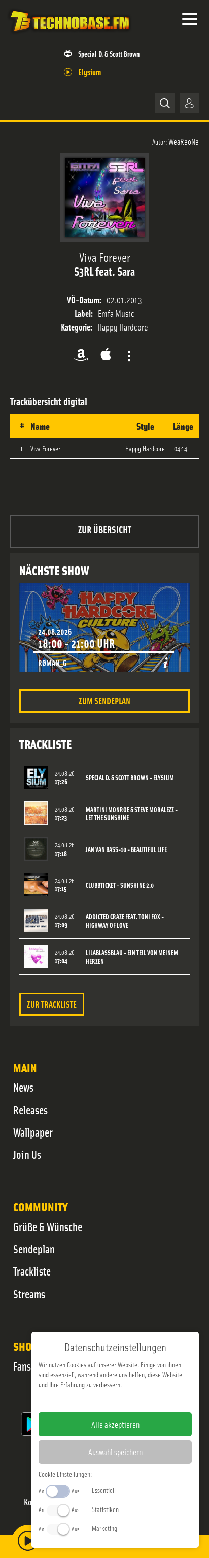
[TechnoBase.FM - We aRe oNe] (69, 34)
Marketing (104, 1527)
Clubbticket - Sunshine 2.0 (120, 885)
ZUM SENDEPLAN (104, 700)
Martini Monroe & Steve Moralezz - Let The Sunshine (132, 813)
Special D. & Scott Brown (109, 53)
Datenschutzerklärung (133, 1400)
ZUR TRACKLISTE (52, 1004)
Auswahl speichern (115, 1452)
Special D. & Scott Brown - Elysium (130, 777)
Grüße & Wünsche (47, 1226)
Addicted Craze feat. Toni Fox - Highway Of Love (125, 920)
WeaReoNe (183, 141)
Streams (29, 1293)
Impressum (84, 1400)
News (23, 1087)
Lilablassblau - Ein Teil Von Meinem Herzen (132, 956)
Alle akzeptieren (115, 1424)
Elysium (89, 71)
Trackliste (32, 1271)
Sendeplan (34, 1248)
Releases (30, 1109)
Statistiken (105, 1509)
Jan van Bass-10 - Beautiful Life (126, 849)
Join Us (27, 1154)
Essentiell (104, 1489)
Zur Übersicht (104, 529)
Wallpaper (33, 1132)
